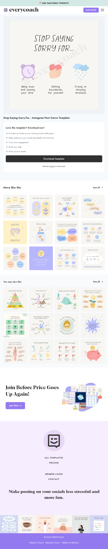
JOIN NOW (91, 10)
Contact (54, 479)
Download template (54, 158)
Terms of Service (70, 542)
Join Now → (15, 405)
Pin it (6, 19)
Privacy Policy (37, 542)
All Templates (54, 457)
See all (96, 187)
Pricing (54, 462)
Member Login (54, 474)
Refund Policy (53, 542)
